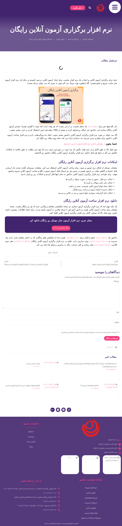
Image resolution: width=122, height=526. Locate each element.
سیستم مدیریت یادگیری (98, 241)
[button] (89, 7)
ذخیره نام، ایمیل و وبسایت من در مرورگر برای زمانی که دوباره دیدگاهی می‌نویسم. (89, 333)
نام (117, 313)
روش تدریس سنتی (33, 364)
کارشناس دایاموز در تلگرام (108, 444)
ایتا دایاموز (112, 440)
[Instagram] (69, 410)
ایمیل (116, 323)
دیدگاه (116, 282)
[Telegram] (63, 410)
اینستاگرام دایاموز (110, 452)
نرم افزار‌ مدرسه (73, 39)
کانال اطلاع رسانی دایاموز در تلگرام (105, 448)
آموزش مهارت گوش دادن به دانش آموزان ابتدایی (22, 386)
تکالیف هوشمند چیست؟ (89, 386)
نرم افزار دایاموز (88, 39)
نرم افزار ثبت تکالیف (22, 241)
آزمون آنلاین (60, 39)
